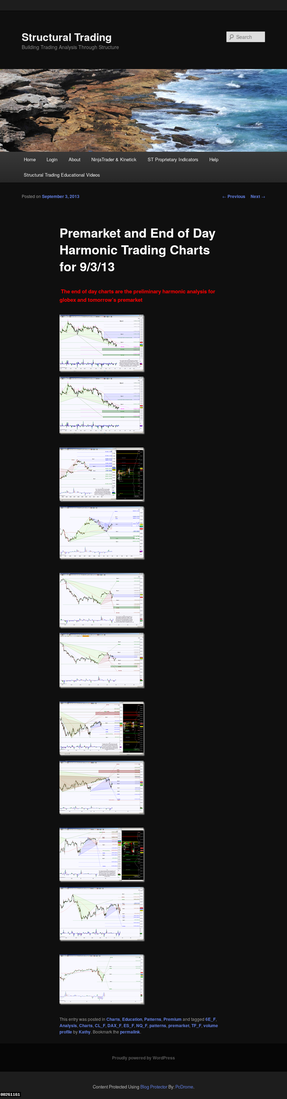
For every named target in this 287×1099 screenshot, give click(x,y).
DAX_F (114, 1025)
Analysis (68, 1025)
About (74, 159)
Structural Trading (67, 36)
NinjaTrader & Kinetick (113, 159)
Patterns (152, 1019)
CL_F (100, 1025)
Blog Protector (153, 1087)
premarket (178, 1025)
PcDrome (184, 1087)
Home (30, 159)
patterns (157, 1025)
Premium (172, 1019)
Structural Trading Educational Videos (62, 174)
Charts (113, 1019)
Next (258, 196)
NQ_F (141, 1025)
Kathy (85, 1032)
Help (213, 159)
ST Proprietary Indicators (173, 159)
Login (52, 159)
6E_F (210, 1019)
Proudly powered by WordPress (143, 1057)
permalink (130, 1032)
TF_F (196, 1025)
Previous (233, 196)
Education (132, 1019)
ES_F (129, 1025)
